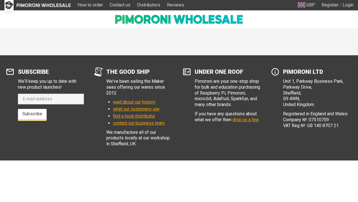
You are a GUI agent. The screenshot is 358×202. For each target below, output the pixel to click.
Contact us (120, 5)
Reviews (175, 5)
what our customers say (136, 109)
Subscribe (32, 113)
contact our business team (139, 123)
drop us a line (245, 119)
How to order (90, 5)
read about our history (134, 102)
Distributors (148, 5)
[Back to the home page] (179, 19)
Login (348, 5)
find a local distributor (134, 116)
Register (330, 5)
